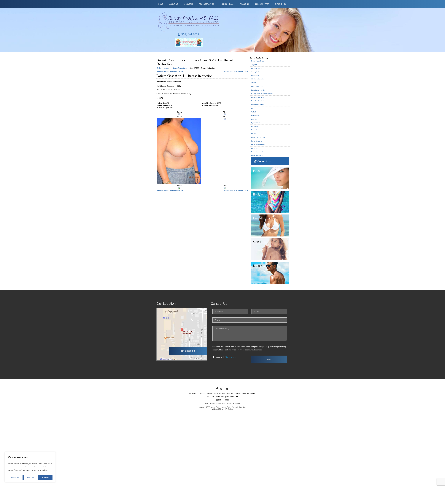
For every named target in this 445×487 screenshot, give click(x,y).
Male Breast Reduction (258, 101)
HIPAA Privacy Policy (213, 407)
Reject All (30, 477)
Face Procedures (257, 105)
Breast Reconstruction (258, 144)
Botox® (253, 133)
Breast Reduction (256, 141)
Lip (252, 108)
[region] (30, 467)
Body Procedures (257, 61)
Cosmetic (188, 4)
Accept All (45, 477)
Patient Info (280, 4)
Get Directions (188, 351)
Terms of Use (231, 357)
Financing (244, 4)
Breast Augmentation (258, 152)
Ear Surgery (255, 126)
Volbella (253, 112)
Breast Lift (254, 148)
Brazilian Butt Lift (256, 68)
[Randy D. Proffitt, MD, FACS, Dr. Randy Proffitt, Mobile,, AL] (188, 22)
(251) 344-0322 (189, 34)
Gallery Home (162, 68)
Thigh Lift (254, 65)
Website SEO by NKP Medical (222, 409)
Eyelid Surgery (255, 123)
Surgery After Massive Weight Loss (262, 94)
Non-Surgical (227, 4)
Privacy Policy (226, 407)
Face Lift (254, 119)
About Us (173, 4)
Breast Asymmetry (257, 155)
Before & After (262, 4)
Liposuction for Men (257, 97)
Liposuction (255, 75)
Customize (15, 477)
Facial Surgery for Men (258, 90)
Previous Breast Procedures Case (170, 71)
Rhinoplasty (255, 115)
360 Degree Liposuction (257, 79)
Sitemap (201, 407)
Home (160, 4)
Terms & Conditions (239, 407)
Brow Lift (254, 130)
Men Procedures (257, 86)
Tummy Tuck (255, 72)
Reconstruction (207, 4)
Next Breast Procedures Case (236, 71)
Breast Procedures (180, 68)
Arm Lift (253, 82)
